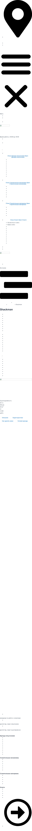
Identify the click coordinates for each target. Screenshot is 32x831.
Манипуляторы (8, 316)
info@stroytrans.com (6, 732)
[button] (16, 81)
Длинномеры (8, 328)
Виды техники (4, 312)
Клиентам (7, 45)
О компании (7, 43)
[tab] (5, 417)
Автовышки (7, 318)
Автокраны (7, 314)
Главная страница (5, 302)
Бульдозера (7, 324)
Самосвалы (10, 304)
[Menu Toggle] (2, 150)
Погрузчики (7, 326)
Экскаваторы (8, 322)
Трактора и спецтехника (11, 330)
